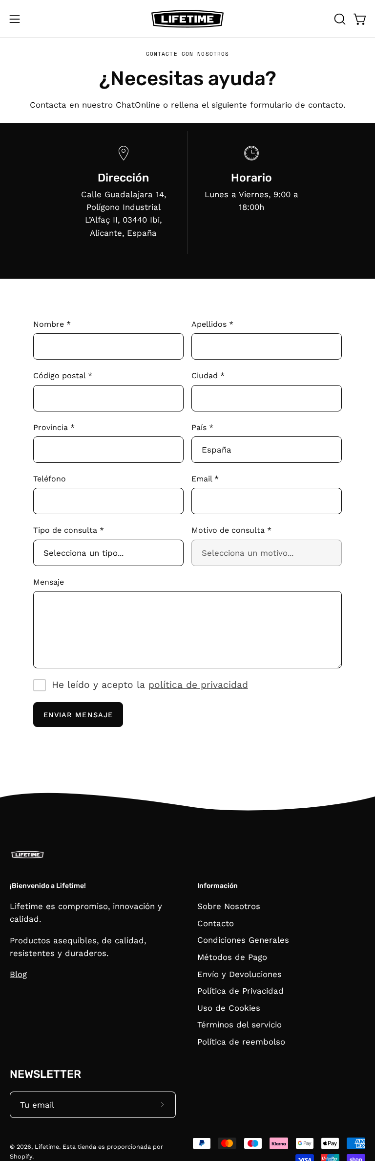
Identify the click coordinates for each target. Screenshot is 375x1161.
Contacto (215, 923)
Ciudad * (208, 375)
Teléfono (49, 478)
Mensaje (48, 582)
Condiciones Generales (243, 940)
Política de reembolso (241, 1042)
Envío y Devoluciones (239, 974)
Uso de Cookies (228, 1008)
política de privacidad (198, 684)
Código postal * (62, 375)
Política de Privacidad (240, 991)
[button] (339, 19)
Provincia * (54, 427)
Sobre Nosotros (228, 906)
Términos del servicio (239, 1025)
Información (217, 886)
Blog (18, 974)
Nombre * (52, 324)
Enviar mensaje (78, 715)
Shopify (21, 1156)
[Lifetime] (187, 18)
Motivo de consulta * (231, 530)
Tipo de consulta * (68, 530)
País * (202, 427)
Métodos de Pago (232, 957)
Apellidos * (212, 324)
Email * (205, 478)
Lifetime (47, 1146)
